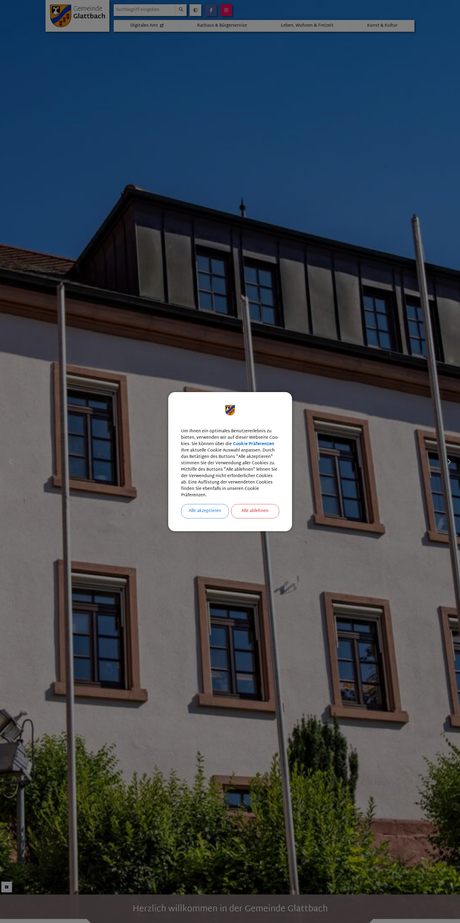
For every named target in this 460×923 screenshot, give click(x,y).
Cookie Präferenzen (253, 444)
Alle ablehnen (255, 511)
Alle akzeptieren (205, 511)
